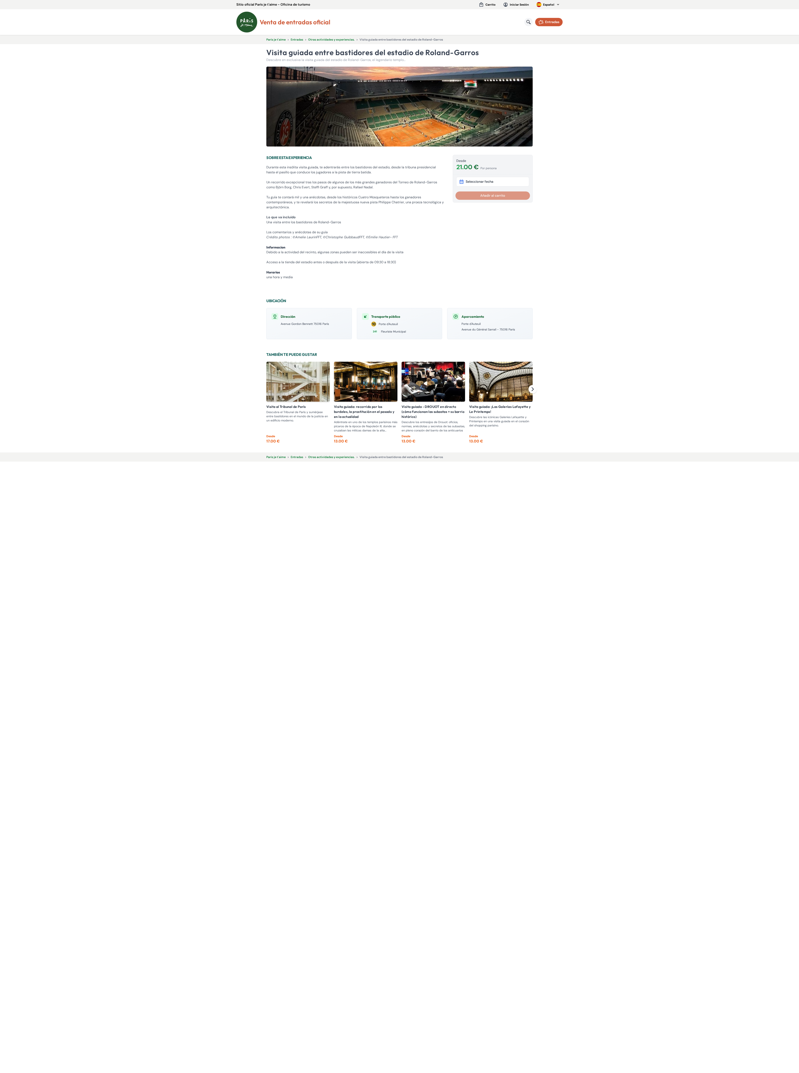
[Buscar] (528, 22)
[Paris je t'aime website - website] (246, 22)
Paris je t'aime (276, 39)
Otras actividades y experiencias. (331, 39)
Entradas (297, 39)
